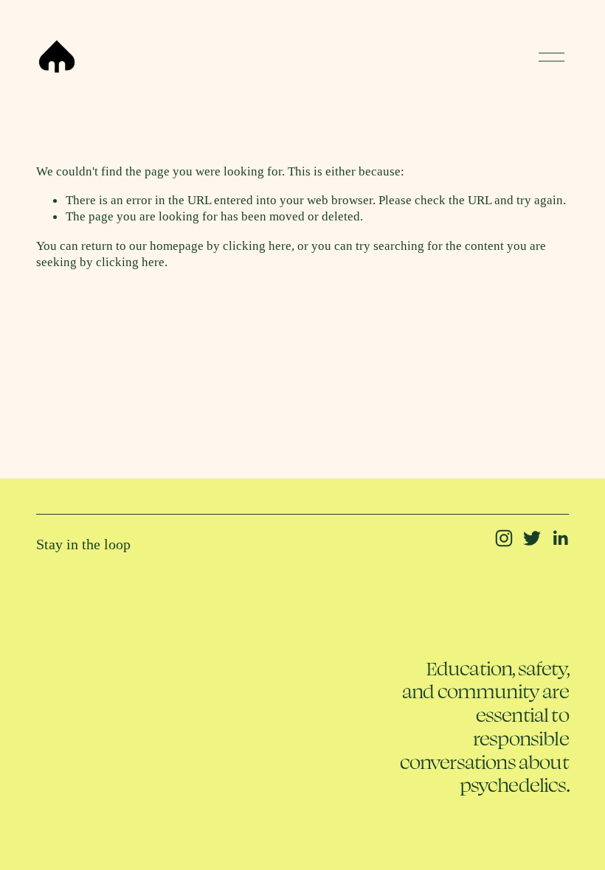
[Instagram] (504, 538)
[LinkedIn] (560, 538)
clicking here (257, 245)
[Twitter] (532, 538)
